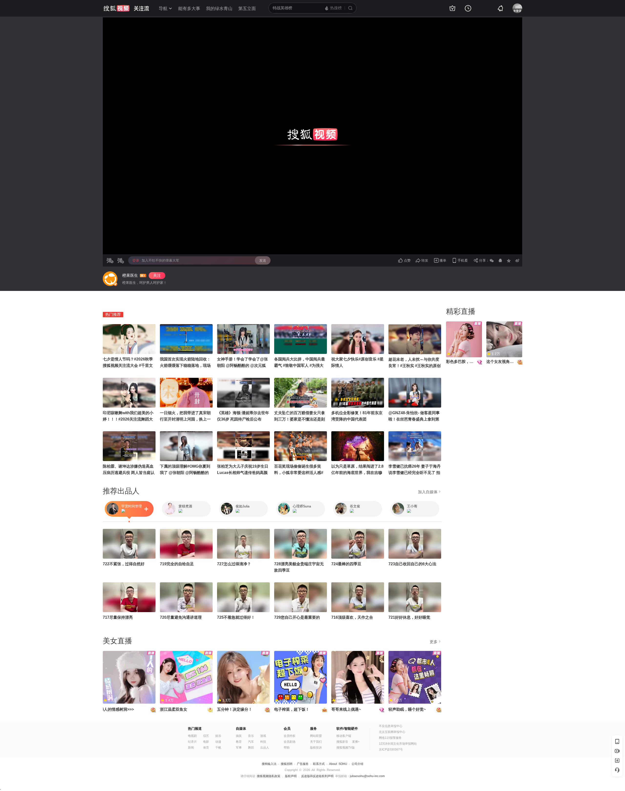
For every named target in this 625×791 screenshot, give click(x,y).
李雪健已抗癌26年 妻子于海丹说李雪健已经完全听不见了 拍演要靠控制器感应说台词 (414, 472)
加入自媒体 (428, 492)
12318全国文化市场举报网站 (398, 743)
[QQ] (500, 260)
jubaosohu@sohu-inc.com (367, 776)
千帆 (218, 747)
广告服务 (303, 764)
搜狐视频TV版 (345, 747)
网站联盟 (316, 736)
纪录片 (192, 741)
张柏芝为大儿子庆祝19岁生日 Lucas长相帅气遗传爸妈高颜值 (242, 472)
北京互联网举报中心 (392, 732)
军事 (239, 747)
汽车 (251, 741)
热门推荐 (113, 314)
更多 (434, 642)
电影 (206, 741)
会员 (287, 728)
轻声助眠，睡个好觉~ (407, 709)
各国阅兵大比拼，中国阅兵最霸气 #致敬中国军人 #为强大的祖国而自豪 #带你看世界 (299, 365)
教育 (239, 741)
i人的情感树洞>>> (118, 709)
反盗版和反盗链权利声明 (317, 776)
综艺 (206, 736)
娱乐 (218, 736)
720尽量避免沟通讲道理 (181, 617)
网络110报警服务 (390, 738)
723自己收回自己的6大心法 (412, 564)
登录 (135, 260)
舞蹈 (251, 747)
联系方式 (319, 764)
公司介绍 (357, 764)
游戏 (263, 736)
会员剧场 (289, 741)
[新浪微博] (517, 260)
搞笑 (239, 736)
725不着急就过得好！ (236, 617)
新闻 (191, 747)
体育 (206, 747)
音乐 (251, 736)
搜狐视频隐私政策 (268, 776)
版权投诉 (316, 747)
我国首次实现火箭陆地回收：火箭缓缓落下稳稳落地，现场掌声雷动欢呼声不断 (185, 365)
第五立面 (247, 8)
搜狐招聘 (286, 764)
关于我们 (316, 741)
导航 (163, 8)
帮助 (287, 747)
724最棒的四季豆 (346, 564)
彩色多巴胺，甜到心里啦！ (469, 362)
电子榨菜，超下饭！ (291, 709)
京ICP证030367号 (391, 749)
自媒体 (241, 728)
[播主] (110, 278)
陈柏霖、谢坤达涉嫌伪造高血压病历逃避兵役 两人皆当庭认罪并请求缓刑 (129, 472)
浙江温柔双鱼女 (173, 709)
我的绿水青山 (219, 8)
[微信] (491, 260)
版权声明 (291, 776)
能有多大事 (189, 8)
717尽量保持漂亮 (118, 617)
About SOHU (338, 764)
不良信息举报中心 (390, 726)
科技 (263, 741)
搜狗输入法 (269, 764)
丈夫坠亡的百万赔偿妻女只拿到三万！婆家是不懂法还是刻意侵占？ (299, 419)
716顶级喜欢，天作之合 (352, 617)
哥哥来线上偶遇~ (346, 709)
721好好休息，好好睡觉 (409, 617)
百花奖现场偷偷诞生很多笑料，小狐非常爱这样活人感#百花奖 (298, 472)
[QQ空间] (508, 260)
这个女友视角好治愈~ (505, 362)
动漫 (218, 741)
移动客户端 (343, 736)
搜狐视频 (116, 8)
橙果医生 (130, 275)
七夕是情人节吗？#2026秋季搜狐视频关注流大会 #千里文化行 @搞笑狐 (128, 365)
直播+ (356, 741)
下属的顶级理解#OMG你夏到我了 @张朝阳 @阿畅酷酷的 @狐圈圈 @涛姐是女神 (185, 472)
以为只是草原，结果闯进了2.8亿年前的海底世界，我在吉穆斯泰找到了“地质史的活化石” (357, 472)
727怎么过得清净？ (234, 564)
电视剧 (192, 736)
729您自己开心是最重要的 (297, 617)
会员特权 (289, 736)
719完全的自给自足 (177, 564)
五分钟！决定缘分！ (234, 709)
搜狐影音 (342, 741)
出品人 (264, 747)
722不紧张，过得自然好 (124, 564)
